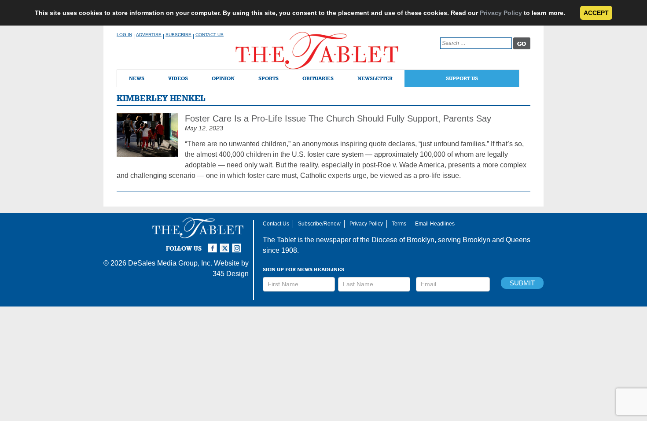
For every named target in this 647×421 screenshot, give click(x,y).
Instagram (238, 244)
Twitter (226, 244)
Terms (399, 224)
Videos (178, 78)
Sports (268, 78)
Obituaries (318, 78)
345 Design (231, 273)
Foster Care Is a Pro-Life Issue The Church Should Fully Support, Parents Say (338, 118)
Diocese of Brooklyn (402, 240)
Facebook (213, 244)
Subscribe (178, 34)
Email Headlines (435, 224)
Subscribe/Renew (319, 224)
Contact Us (209, 34)
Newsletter (375, 78)
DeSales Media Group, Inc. (170, 263)
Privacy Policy (501, 12)
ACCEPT (596, 12)
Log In (124, 34)
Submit (522, 283)
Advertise (149, 34)
